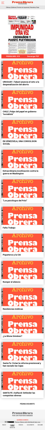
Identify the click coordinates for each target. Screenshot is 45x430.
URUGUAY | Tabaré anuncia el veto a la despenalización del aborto (21, 83)
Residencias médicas (13, 309)
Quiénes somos (22, 420)
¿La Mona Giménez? (12, 336)
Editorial (13, 7)
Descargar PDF (33, 56)
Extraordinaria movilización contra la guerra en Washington (20, 172)
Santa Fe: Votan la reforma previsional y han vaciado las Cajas (22, 364)
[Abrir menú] (2, 3)
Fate (37, 7)
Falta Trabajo (9, 228)
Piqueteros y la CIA (12, 255)
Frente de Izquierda (23, 7)
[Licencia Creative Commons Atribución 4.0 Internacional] (9, 422)
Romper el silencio (11, 282)
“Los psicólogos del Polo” (15, 200)
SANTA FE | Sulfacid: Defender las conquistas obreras (19, 394)
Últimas (8, 7)
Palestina (33, 7)
